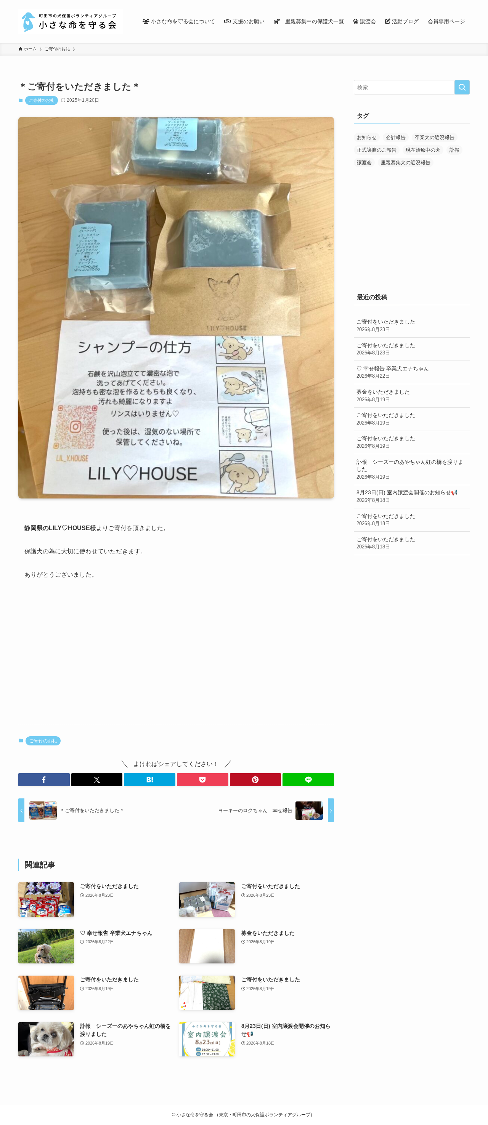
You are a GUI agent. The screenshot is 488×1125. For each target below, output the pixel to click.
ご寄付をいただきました (385, 325)
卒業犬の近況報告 (434, 137)
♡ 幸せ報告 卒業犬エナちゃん (392, 372)
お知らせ (367, 137)
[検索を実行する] (462, 87)
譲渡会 (364, 162)
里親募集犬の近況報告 (405, 162)
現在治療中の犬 (423, 150)
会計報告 (396, 137)
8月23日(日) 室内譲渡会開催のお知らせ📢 (407, 496)
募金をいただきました (383, 395)
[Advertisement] (176, 658)
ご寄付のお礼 (41, 100)
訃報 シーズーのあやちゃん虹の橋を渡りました (409, 469)
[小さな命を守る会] (70, 21)
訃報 (454, 150)
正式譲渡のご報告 (376, 150)
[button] (44, 779)
